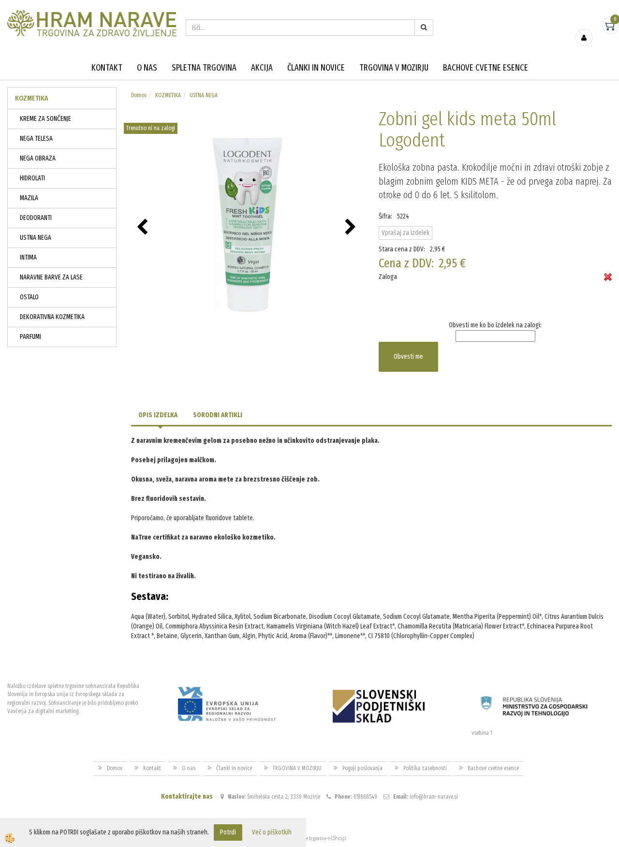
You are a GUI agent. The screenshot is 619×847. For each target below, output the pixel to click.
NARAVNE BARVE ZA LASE (51, 277)
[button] (351, 227)
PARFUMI (30, 337)
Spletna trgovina (204, 67)
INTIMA (28, 257)
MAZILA (29, 198)
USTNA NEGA (35, 238)
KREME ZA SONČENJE (45, 119)
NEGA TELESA (36, 138)
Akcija (262, 67)
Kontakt (106, 67)
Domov (139, 95)
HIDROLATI (32, 178)
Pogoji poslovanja (362, 768)
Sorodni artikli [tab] (217, 415)
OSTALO (29, 297)
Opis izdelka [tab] (157, 415)
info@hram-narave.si (434, 796)
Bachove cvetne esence (485, 67)
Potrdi (228, 832)
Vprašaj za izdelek (405, 233)
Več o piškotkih (272, 832)
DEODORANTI (36, 218)
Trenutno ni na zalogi (150, 128)
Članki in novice (316, 67)
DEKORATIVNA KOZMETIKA (52, 317)
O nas (147, 67)
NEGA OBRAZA (38, 158)
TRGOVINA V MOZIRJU (393, 67)
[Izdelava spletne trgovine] (336, 838)
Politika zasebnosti (425, 768)
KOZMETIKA (168, 95)
